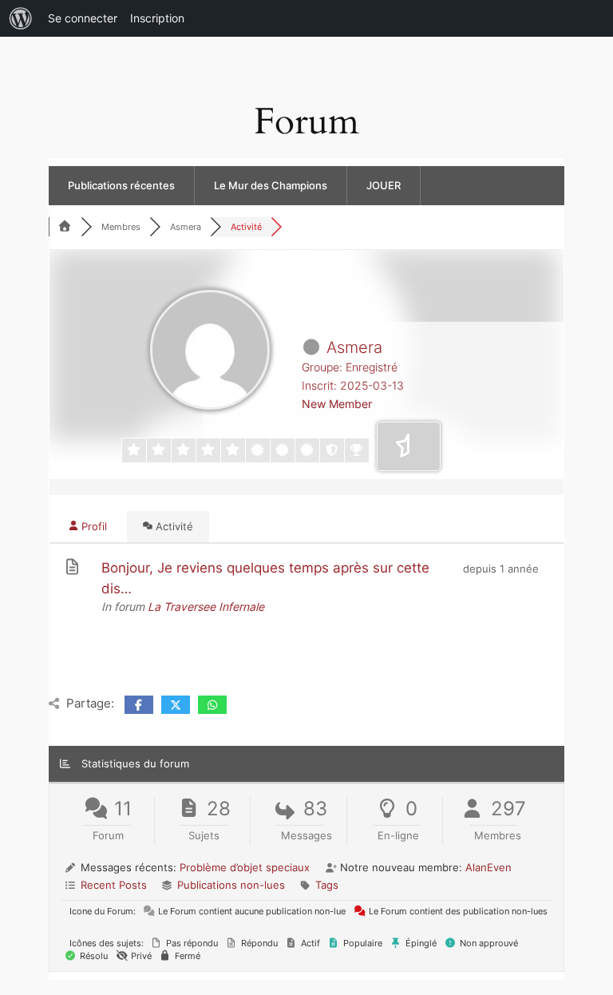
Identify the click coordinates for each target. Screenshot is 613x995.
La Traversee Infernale (206, 606)
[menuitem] (21, 18)
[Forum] (64, 226)
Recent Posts (114, 884)
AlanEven (488, 867)
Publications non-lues (231, 884)
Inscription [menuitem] (157, 18)
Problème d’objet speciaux (245, 867)
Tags (326, 884)
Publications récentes (121, 185)
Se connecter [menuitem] (82, 18)
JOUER (383, 185)
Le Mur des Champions (270, 185)
